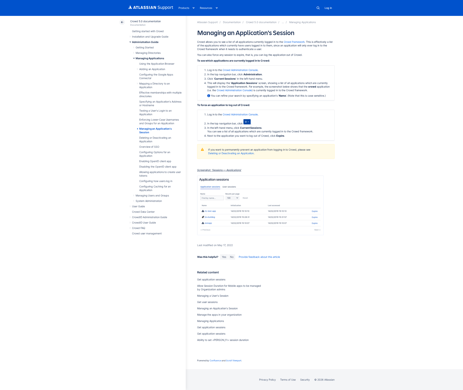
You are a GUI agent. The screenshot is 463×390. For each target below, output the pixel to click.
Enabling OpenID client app (155, 161)
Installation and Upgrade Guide (150, 36)
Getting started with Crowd (148, 31)
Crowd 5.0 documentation (145, 21)
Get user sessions (207, 302)
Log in (328, 7)
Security (305, 379)
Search (318, 8)
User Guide (138, 206)
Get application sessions (211, 279)
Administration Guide (145, 42)
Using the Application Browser (156, 63)
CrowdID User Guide (144, 222)
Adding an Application (152, 69)
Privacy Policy (267, 379)
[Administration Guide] (283, 22)
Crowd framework (294, 41)
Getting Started (145, 47)
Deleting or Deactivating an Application (231, 153)
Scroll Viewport (233, 360)
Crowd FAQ (138, 227)
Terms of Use (288, 379)
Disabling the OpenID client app (158, 166)
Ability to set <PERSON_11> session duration (223, 339)
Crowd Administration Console (240, 70)
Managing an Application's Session (217, 308)
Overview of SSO (149, 146)
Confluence (215, 360)
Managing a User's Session (212, 295)
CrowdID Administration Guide (149, 217)
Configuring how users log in (155, 181)
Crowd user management (147, 233)
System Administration (149, 200)
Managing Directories (148, 52)
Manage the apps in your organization (219, 314)
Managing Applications (150, 58)
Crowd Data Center (143, 211)
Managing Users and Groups (152, 195)
